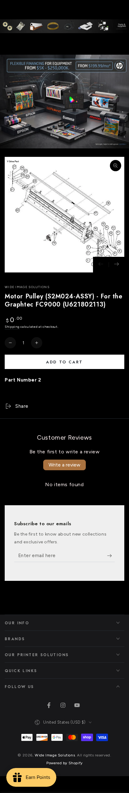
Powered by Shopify (64, 763)
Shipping (12, 327)
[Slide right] (116, 264)
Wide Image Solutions (27, 287)
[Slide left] (101, 264)
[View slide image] (64, 101)
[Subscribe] (111, 556)
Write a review (64, 465)
